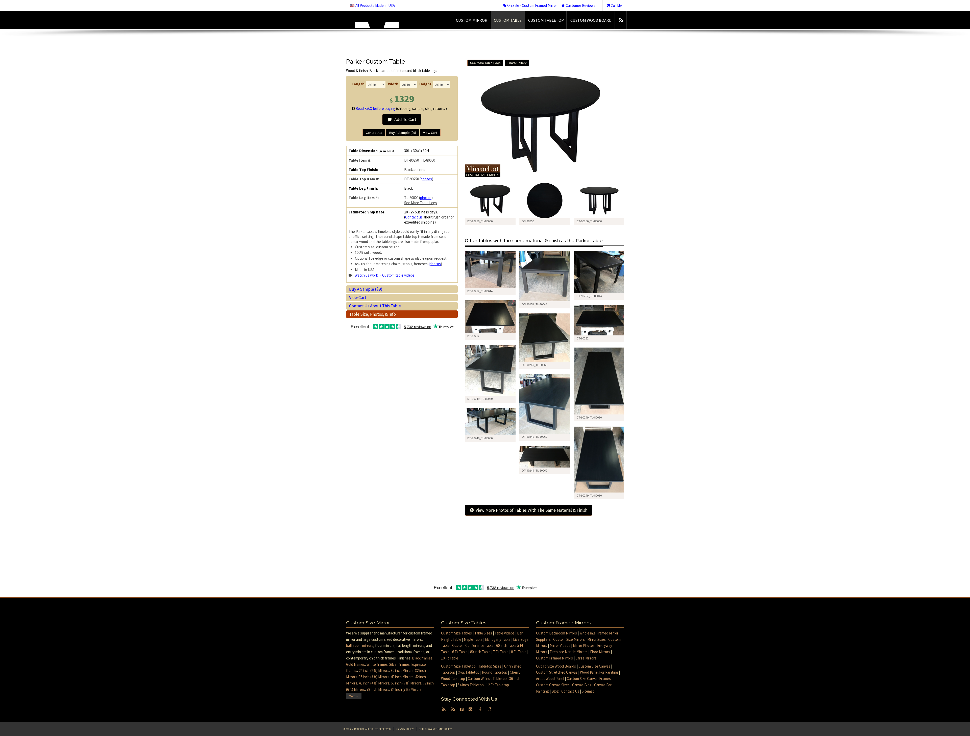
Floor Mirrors (600, 651)
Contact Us (374, 132)
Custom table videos (398, 275)
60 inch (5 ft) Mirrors (406, 683)
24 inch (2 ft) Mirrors (374, 670)
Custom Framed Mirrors (554, 658)
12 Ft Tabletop (497, 684)
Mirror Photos (584, 645)
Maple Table (473, 639)
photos (426, 179)
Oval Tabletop (468, 672)
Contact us (414, 217)
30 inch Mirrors (402, 670)
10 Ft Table (449, 658)
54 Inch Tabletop (471, 684)
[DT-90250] (544, 200)
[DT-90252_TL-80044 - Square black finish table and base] (490, 269)
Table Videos (505, 633)
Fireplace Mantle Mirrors (569, 651)
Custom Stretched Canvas (556, 672)
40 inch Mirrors (402, 676)
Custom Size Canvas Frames (589, 678)
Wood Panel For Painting (599, 672)
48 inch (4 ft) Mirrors (374, 683)
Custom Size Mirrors (569, 639)
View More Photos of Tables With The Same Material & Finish (530, 510)
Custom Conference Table (473, 645)
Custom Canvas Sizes (553, 684)
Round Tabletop (494, 672)
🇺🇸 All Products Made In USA (372, 5)
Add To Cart (403, 119)
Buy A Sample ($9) (402, 132)
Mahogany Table (498, 639)
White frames (377, 664)
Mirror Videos (560, 645)
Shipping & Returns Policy (435, 729)
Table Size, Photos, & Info (372, 314)
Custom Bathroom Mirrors (556, 633)
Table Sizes (483, 633)
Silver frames (399, 664)
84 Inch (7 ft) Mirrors (406, 689)
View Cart (430, 132)
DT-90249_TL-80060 (534, 365)
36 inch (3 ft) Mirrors (374, 676)
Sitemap (588, 691)
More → (354, 696)
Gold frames (355, 664)
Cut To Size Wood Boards (556, 666)
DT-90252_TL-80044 (480, 291)
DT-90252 (473, 336)
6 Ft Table (460, 651)
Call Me (616, 5)
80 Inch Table (480, 651)
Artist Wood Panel (550, 678)
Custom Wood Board (591, 20)
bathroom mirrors (359, 645)
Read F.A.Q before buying (375, 108)
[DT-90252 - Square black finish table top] (490, 316)
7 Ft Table (500, 651)
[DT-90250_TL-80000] (490, 200)
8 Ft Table (518, 651)
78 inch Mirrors (378, 689)
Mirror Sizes (596, 639)
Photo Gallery (516, 63)
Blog (555, 691)
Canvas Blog (582, 684)
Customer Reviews (580, 5)
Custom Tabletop (546, 20)
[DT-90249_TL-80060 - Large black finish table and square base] (544, 337)
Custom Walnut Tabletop (487, 678)
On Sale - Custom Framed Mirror (531, 5)
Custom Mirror (471, 20)
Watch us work (366, 275)
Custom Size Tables (456, 633)
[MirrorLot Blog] (621, 20)
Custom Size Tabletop (458, 666)
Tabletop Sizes (489, 666)
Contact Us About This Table (375, 306)
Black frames (422, 658)
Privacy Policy (405, 729)
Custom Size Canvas (594, 666)
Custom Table (508, 20)
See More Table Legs (420, 202)
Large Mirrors (585, 658)
